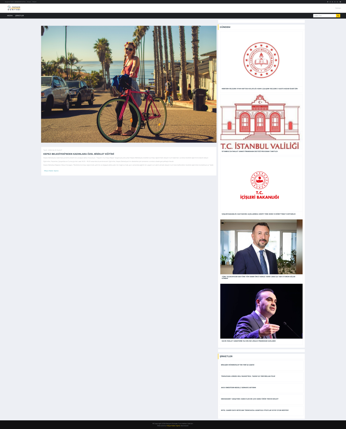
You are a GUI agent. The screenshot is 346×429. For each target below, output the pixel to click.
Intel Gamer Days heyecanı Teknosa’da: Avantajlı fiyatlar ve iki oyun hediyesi (255, 410)
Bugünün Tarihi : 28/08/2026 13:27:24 (15, 1)
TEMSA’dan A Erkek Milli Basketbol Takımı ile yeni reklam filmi (248, 376)
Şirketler (19, 15)
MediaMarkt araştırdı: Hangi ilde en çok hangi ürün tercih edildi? (249, 399)
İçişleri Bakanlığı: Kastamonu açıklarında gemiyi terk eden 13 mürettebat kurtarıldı (259, 214)
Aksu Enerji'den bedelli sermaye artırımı (238, 387)
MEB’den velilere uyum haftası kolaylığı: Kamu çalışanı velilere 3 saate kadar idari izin (260, 89)
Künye (29, 1)
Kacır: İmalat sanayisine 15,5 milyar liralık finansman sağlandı (249, 341)
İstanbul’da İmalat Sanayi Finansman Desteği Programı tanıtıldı (250, 151)
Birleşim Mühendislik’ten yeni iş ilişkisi (237, 365)
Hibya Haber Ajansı (173, 426)
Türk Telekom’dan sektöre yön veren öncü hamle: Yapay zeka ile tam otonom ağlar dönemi (258, 277)
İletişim (34, 1)
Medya (10, 15)
